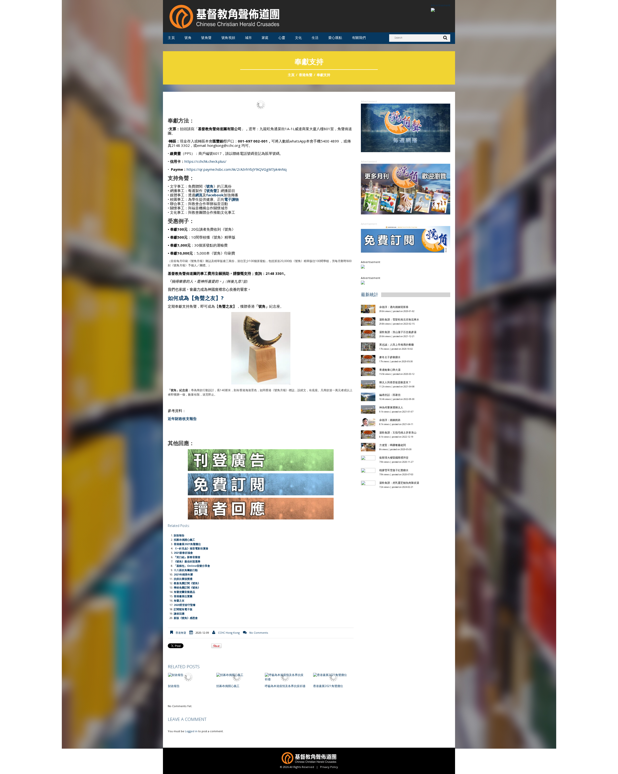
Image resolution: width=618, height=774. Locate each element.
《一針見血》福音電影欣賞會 (191, 548)
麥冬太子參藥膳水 (389, 357)
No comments (258, 632)
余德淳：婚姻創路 (389, 420)
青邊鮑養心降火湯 (389, 369)
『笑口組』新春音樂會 (187, 557)
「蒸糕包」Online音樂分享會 (192, 566)
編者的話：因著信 (389, 395)
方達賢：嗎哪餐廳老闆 (392, 445)
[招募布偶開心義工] (236, 675)
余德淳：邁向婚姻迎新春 (394, 307)
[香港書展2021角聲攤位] (333, 675)
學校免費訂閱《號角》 (187, 587)
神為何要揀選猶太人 (391, 407)
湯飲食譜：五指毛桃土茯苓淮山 (397, 432)
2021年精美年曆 (183, 574)
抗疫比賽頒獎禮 (183, 579)
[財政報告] (188, 675)
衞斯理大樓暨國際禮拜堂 (393, 457)
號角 (187, 38)
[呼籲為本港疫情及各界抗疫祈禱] (285, 677)
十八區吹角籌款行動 (186, 570)
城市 (248, 38)
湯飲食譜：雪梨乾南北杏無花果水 (399, 319)
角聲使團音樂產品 (184, 592)
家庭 (265, 38)
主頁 (171, 38)
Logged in (191, 731)
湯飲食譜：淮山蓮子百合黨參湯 (397, 332)
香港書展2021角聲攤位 (187, 544)
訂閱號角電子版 (183, 609)
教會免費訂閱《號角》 (187, 583)
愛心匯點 (335, 38)
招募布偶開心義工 (184, 539)
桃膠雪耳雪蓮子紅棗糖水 (393, 470)
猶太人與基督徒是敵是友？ (395, 382)
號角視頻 (228, 38)
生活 (315, 38)
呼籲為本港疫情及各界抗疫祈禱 (285, 686)
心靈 (281, 38)
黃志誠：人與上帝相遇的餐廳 (396, 344)
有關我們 (359, 38)
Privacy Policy (329, 767)
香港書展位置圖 (183, 596)
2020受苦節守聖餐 (185, 605)
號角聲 (206, 38)
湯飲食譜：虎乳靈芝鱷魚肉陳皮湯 (399, 482)
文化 (298, 38)
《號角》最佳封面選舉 (187, 561)
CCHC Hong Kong (229, 632)
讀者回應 (179, 613)
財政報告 (179, 535)
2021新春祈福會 (183, 552)
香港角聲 (305, 74)
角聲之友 (179, 600)
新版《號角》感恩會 (186, 618)
